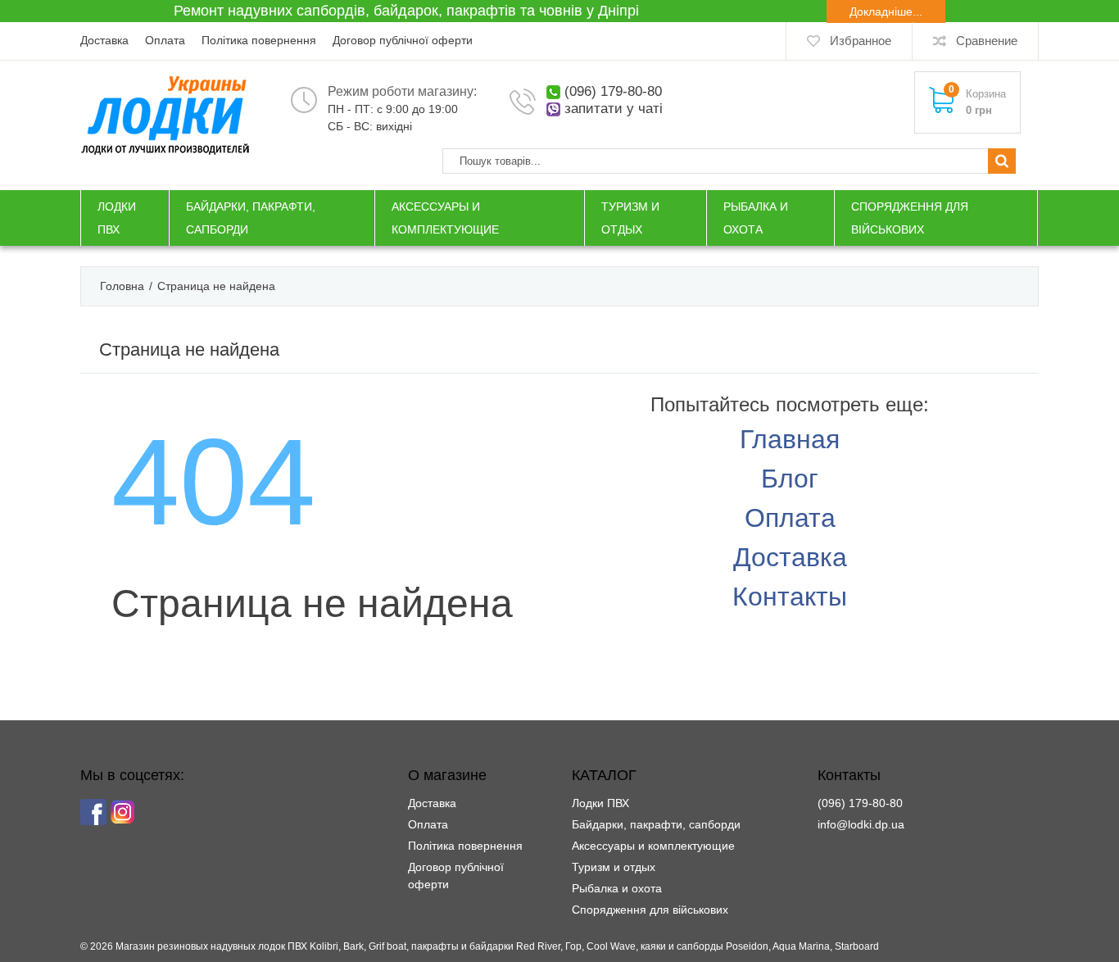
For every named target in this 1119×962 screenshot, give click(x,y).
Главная (790, 439)
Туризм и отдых (613, 867)
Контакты (789, 596)
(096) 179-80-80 (613, 91)
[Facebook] (93, 812)
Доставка (104, 40)
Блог (789, 478)
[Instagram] (123, 812)
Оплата (165, 40)
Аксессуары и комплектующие (653, 845)
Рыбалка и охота (617, 888)
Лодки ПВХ (600, 803)
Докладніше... (885, 11)
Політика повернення (259, 40)
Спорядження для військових (650, 909)
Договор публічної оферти (403, 40)
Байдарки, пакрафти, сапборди (656, 824)
